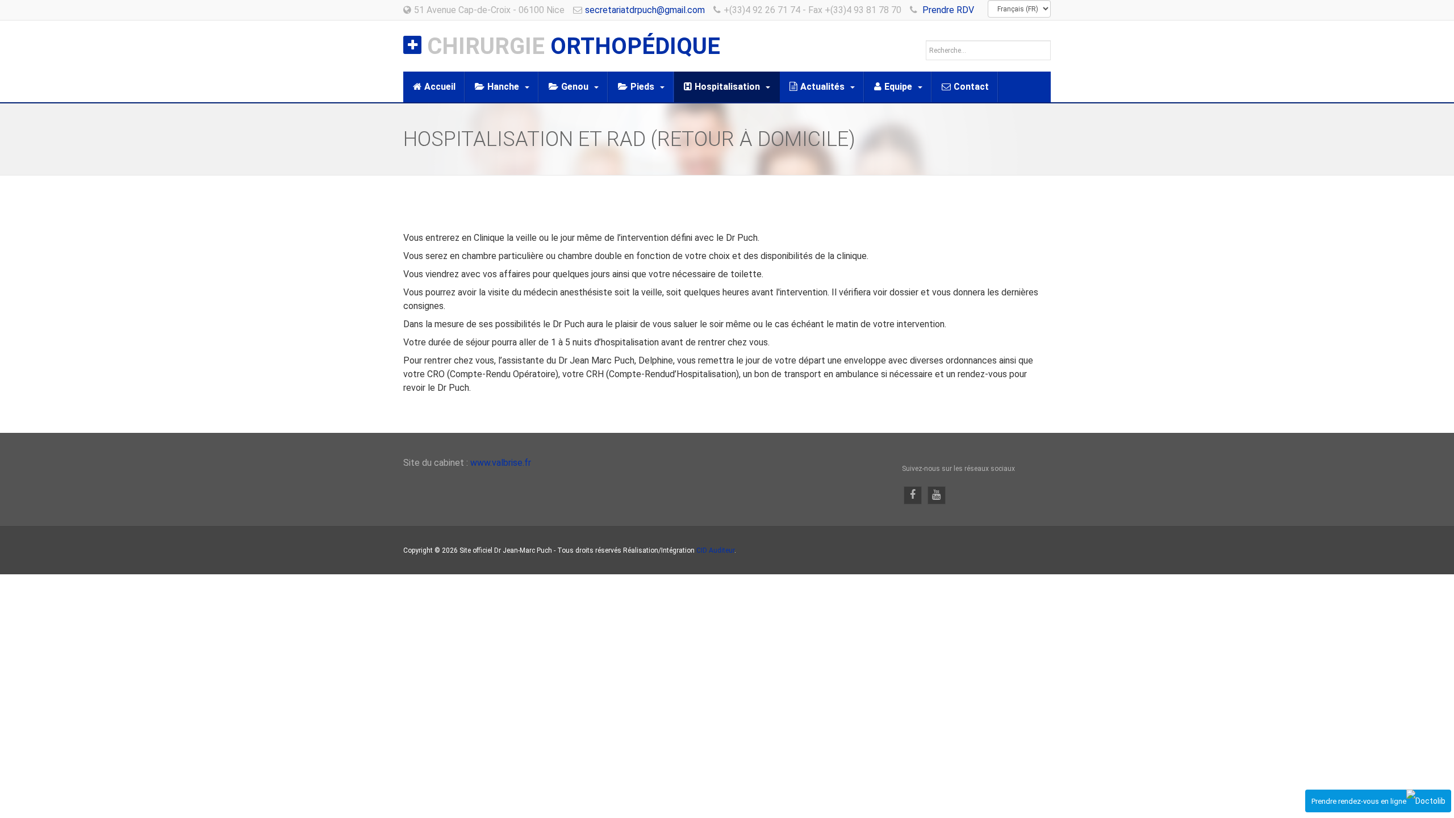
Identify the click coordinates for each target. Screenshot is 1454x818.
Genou (574, 86)
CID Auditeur (715, 550)
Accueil (440, 86)
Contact (971, 86)
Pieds (642, 86)
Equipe (898, 86)
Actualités (822, 86)
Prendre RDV (948, 10)
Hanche (503, 86)
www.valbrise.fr (500, 462)
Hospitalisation (727, 86)
